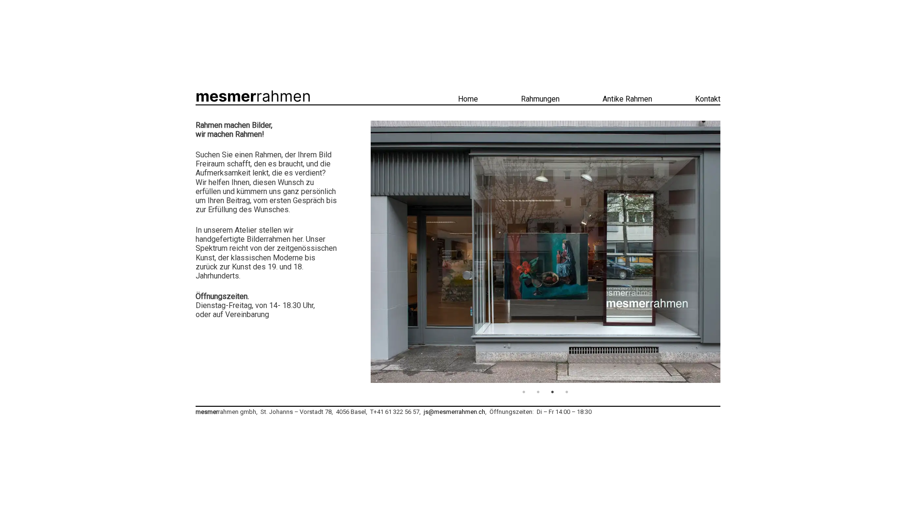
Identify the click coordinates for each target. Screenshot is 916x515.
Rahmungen (540, 98)
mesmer (253, 96)
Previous (363, 253)
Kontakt (707, 98)
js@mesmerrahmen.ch (453, 411)
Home (468, 98)
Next (727, 253)
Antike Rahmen (627, 98)
